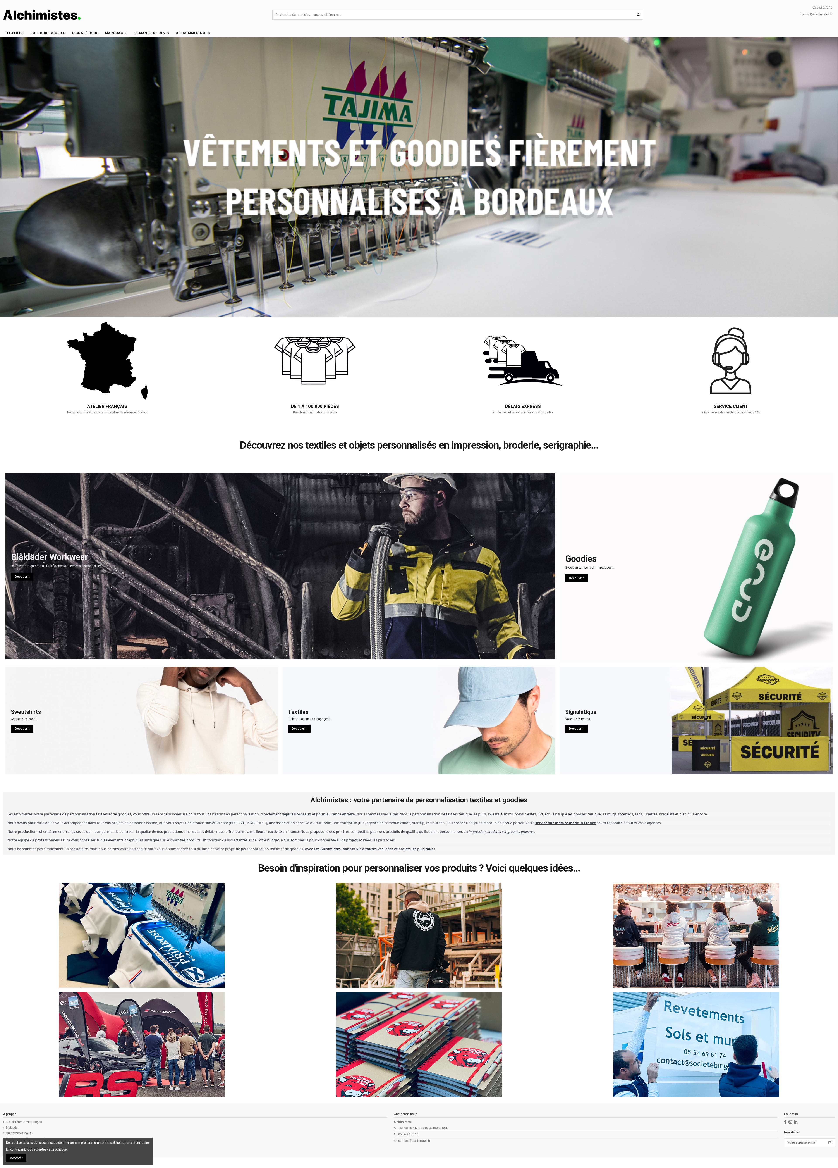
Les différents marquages (24, 1122)
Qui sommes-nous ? (19, 1133)
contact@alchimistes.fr (816, 14)
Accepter (16, 1158)
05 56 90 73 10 (408, 1134)
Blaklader (12, 1127)
